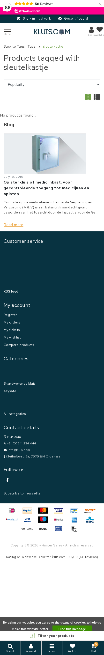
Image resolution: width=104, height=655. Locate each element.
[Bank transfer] (44, 530)
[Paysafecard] (13, 521)
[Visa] (60, 512)
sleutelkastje (53, 46)
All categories (15, 414)
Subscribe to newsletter (23, 493)
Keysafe (10, 391)
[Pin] (60, 530)
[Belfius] (60, 521)
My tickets (12, 330)
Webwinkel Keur (33, 557)
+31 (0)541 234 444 (21, 443)
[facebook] (7, 480)
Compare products (19, 345)
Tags (31, 46)
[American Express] (76, 521)
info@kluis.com (19, 450)
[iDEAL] (13, 512)
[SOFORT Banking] (91, 512)
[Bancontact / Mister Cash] (76, 512)
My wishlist (12, 337)
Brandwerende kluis (20, 383)
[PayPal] (29, 512)
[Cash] (29, 530)
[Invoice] (75, 530)
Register (10, 315)
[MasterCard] (44, 512)
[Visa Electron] (29, 521)
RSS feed (11, 291)
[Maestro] (44, 521)
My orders (12, 322)
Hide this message (72, 629)
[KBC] (91, 521)
